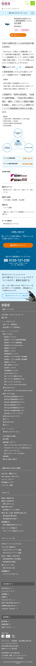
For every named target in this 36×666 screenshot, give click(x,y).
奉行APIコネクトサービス (18, 13)
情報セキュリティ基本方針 (9, 648)
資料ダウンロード (19, 35)
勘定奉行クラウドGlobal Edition (13, 345)
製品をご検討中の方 (8, 498)
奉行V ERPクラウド (9, 387)
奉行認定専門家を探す (10, 515)
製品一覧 (4, 317)
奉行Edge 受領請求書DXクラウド (14, 399)
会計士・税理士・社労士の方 (11, 556)
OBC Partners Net (9, 568)
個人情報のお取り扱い (25, 641)
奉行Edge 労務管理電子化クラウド (14, 402)
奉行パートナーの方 (8, 565)
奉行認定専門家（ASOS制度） (12, 559)
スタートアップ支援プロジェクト (13, 531)
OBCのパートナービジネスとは (11, 543)
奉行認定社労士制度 (9, 561)
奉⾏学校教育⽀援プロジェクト (12, 525)
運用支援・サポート (9, 442)
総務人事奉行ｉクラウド (11, 365)
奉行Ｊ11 (6, 425)
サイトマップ (5, 641)
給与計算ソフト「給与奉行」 (12, 327)
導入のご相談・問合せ (10, 459)
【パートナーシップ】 (9, 538)
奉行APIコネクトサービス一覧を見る (17, 295)
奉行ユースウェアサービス (12, 450)
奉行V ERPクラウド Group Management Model (18, 390)
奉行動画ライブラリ (8, 482)
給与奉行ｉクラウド (10, 367)
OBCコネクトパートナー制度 (12, 553)
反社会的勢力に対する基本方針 (11, 653)
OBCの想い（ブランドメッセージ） (13, 314)
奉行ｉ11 (6, 419)
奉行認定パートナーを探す (11, 509)
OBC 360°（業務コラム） (10, 473)
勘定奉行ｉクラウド (10, 337)
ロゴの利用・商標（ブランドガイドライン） (15, 655)
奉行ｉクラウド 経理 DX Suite (13, 376)
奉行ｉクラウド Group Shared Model (15, 384)
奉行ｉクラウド (8, 334)
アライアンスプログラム (10, 574)
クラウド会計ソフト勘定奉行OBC (11, 8)
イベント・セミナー (8, 479)
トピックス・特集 (7, 485)
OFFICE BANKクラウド (11, 373)
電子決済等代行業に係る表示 (10, 646)
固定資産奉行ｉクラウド (11, 353)
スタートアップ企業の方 (9, 528)
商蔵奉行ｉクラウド (10, 362)
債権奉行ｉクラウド (10, 348)
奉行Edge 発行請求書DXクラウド (14, 396)
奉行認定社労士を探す (10, 518)
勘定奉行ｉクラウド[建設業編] (13, 342)
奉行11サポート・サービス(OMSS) (14, 453)
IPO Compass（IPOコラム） (11, 476)
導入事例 (5, 439)
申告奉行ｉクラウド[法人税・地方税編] (15, 356)
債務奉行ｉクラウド (10, 351)
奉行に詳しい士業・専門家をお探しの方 (14, 513)
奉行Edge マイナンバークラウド (13, 413)
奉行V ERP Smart (8, 422)
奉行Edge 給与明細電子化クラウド (14, 407)
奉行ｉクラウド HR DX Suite (12, 381)
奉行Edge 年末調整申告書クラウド (14, 410)
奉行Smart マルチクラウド (11, 416)
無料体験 (5, 456)
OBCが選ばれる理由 (9, 436)
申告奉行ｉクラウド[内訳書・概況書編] (15, 359)
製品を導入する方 (7, 507)
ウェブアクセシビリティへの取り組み (12, 658)
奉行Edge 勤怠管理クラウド (12, 405)
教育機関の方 (6, 522)
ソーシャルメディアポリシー (10, 643)
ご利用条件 (14, 641)
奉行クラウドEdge (9, 393)
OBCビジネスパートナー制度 (12, 550)
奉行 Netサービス (8, 504)
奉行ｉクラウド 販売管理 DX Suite (14, 379)
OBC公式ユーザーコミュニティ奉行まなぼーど (17, 447)
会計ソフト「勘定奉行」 (10, 324)
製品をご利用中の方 (8, 501)
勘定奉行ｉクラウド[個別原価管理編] (15, 339)
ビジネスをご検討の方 (9, 547)
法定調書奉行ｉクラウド (11, 370)
